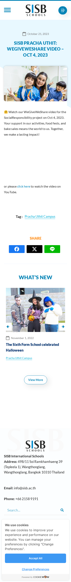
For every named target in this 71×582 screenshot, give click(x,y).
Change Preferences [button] (35, 569)
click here (23, 186)
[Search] (62, 510)
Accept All (35, 558)
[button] (63, 327)
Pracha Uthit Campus (19, 358)
